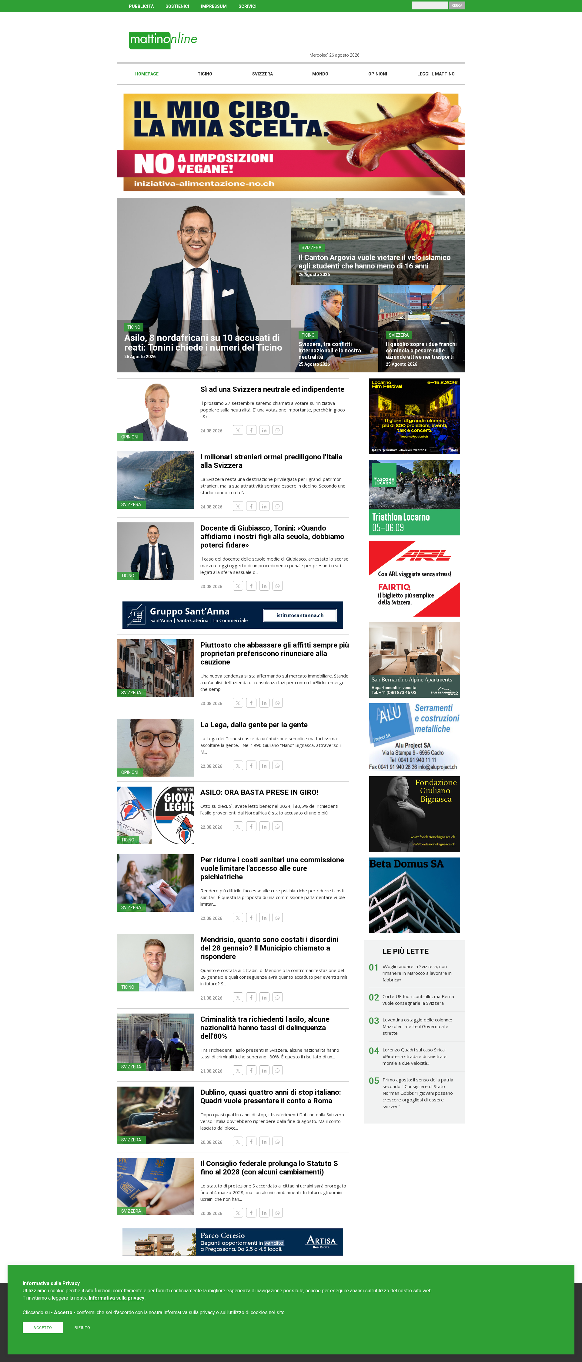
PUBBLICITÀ (141, 6)
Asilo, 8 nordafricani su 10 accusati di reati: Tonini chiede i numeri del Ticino (203, 342)
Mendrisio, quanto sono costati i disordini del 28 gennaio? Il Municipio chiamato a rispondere (269, 948)
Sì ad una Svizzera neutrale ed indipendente (272, 389)
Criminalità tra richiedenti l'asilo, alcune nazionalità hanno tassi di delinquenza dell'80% (264, 1028)
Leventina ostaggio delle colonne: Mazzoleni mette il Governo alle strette (417, 1026)
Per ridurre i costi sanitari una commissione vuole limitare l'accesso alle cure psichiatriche (272, 868)
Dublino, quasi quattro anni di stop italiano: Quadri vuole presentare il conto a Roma (270, 1096)
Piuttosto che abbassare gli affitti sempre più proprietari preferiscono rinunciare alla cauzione (274, 653)
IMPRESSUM (214, 6)
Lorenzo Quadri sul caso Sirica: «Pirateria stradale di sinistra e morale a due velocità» (415, 1056)
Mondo (320, 74)
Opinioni (377, 74)
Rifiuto (82, 1327)
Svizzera (262, 74)
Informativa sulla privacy (116, 1298)
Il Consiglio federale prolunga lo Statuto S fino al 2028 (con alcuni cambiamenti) (269, 1167)
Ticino (205, 74)
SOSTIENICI (177, 6)
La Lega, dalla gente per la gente (254, 725)
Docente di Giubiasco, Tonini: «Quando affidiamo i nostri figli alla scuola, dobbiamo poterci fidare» (272, 536)
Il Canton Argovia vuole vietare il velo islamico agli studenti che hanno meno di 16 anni (375, 261)
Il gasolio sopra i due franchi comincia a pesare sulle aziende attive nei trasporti (421, 350)
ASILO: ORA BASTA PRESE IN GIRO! (259, 792)
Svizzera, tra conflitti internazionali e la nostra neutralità (330, 350)
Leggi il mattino (436, 74)
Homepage (147, 74)
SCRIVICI (247, 6)
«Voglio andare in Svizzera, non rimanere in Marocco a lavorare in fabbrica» (417, 973)
